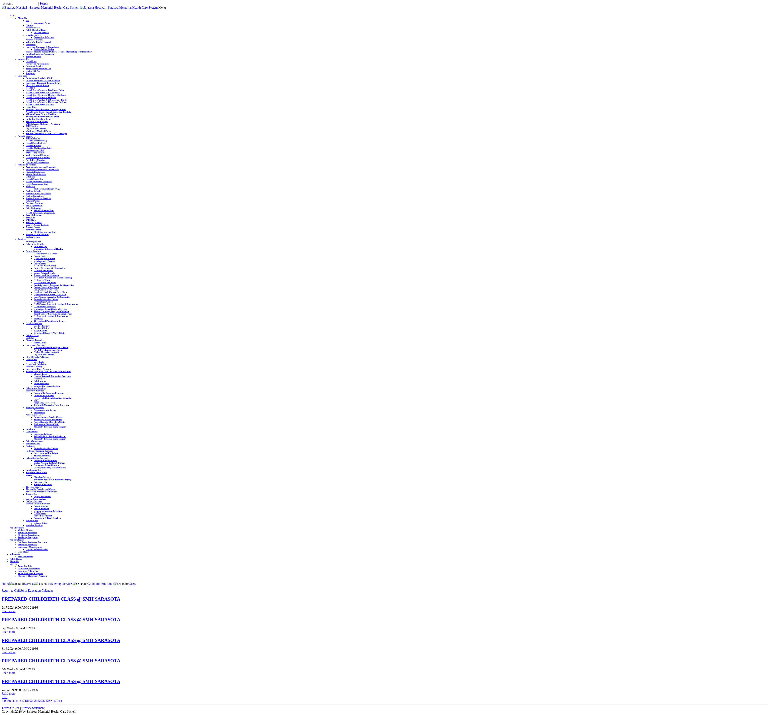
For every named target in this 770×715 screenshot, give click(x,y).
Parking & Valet (34, 191)
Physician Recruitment (29, 535)
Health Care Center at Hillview (41, 97)
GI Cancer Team (42, 280)
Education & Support (44, 434)
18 (26, 700)
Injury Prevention (42, 496)
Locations (22, 76)
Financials (30, 44)
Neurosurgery (40, 482)
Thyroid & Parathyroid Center (41, 489)
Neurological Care (35, 414)
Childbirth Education (44, 395)
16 (19, 700)
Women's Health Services (38, 503)
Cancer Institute (33, 251)
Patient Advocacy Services (38, 193)
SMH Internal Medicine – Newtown (43, 124)
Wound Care (32, 520)
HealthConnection (34, 179)
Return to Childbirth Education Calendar (27, 590)
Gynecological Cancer (44, 258)
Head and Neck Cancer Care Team (50, 292)
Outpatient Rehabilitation (46, 465)
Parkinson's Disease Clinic (46, 424)
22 (39, 700)
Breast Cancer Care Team (46, 287)
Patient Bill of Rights (44, 49)
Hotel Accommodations (37, 184)
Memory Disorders (35, 407)
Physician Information (44, 232)
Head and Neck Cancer (45, 265)
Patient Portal (33, 201)
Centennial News (42, 23)
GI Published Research (45, 306)
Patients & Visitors (27, 164)
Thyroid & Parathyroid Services (41, 491)
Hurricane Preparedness (37, 162)
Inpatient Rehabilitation (45, 460)
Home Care (31, 107)
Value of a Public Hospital (38, 42)
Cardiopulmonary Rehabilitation (50, 467)
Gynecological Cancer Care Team (50, 294)
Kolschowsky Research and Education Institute (48, 112)
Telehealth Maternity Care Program (51, 405)
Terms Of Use (10, 708)
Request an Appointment (37, 64)
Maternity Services (35, 390)
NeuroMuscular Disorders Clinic (49, 422)
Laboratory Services (36, 388)
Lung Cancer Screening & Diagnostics (52, 297)
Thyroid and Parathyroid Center (50, 321)
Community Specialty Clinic (39, 78)
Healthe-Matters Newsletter (39, 148)
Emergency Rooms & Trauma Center (44, 83)
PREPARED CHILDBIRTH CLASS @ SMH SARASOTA (61, 599)
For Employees (17, 540)
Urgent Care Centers (36, 128)
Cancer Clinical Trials (44, 273)
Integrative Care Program (38, 369)
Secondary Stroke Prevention (48, 419)
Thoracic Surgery (34, 487)
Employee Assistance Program (32, 542)
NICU (36, 400)
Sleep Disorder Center (36, 472)
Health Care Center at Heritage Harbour (46, 95)
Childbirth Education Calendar (57, 398)
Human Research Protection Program (52, 376)
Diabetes (30, 338)
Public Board (16, 559)
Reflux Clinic (40, 342)
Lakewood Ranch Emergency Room (51, 347)
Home (12, 15)
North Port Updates (35, 160)
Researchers (39, 378)
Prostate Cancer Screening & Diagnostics (54, 285)
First (4, 700)
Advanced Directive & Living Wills (42, 169)
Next (53, 700)
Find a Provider (41, 508)
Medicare (30, 186)
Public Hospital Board (36, 30)
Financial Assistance (35, 172)
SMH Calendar (33, 138)
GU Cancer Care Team (45, 282)
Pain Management (34, 441)
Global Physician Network (46, 352)
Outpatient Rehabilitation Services (50, 309)
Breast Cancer (41, 256)
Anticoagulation (33, 241)
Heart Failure (40, 330)
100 (27, 20)
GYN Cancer (40, 513)
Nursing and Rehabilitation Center (42, 116)
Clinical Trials (40, 374)
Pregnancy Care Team (44, 402)
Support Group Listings (37, 225)
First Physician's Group (37, 357)
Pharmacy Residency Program (32, 576)
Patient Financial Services (38, 198)
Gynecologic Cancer (43, 302)
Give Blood (23, 552)
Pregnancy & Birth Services (47, 518)
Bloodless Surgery (42, 477)
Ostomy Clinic (41, 523)
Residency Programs (27, 537)
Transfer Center (33, 229)
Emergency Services (35, 345)
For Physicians (17, 527)
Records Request (34, 215)
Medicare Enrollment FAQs (47, 189)
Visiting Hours (33, 237)
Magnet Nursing (33, 56)
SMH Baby (31, 220)
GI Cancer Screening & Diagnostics (51, 316)
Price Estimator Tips (44, 210)
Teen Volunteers (25, 556)
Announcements (41, 383)
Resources (38, 318)
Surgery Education (43, 484)
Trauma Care (32, 494)
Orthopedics (31, 431)
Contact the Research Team (47, 386)
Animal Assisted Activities (46, 299)
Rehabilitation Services (37, 458)
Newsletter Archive (35, 150)
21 (35, 700)
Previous (12, 700)
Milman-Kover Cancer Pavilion (41, 114)
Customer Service (34, 66)
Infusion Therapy (34, 366)
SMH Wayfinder (34, 222)
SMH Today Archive (35, 152)
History (29, 25)
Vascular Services (34, 525)
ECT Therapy (40, 246)
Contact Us (23, 59)
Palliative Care (33, 443)
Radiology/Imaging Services (39, 451)
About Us (22, 18)
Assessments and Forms (45, 410)
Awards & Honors (34, 39)
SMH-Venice (32, 126)
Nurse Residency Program (30, 573)
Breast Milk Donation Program (49, 393)
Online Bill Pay (33, 71)
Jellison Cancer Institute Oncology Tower (46, 109)
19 (29, 700)
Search (44, 3)
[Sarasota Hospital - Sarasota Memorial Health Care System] (40, 7)
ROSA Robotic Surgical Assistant (50, 436)
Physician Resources (27, 532)
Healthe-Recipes (33, 145)
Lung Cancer (40, 263)
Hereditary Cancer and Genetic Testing (53, 277)
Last (59, 700)
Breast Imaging (41, 506)
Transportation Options (37, 234)
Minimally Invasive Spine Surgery (50, 427)
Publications (40, 381)
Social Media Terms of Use (38, 68)
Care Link (39, 362)
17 (23, 700)
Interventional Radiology (46, 453)
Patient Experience (35, 196)
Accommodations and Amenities (41, 167)
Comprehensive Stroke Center (48, 417)
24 (45, 700)
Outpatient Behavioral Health (48, 249)
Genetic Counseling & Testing (48, 511)
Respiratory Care (34, 470)
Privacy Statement (33, 708)
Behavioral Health (35, 244)
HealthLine (31, 61)
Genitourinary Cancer (44, 261)
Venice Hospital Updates (37, 155)
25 (48, 700)
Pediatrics (30, 446)
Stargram (30, 73)
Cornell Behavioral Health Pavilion (43, 80)
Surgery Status (33, 227)
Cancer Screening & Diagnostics (49, 268)
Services (21, 239)
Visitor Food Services (36, 174)
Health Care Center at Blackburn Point (45, 90)
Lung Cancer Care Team (46, 289)
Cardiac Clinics (41, 328)
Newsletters (39, 412)
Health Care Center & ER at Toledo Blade (46, 100)
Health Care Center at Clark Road (43, 92)
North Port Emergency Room (48, 350)
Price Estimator (33, 208)
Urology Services (34, 501)
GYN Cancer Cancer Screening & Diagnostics (56, 304)
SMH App (30, 217)
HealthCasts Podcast (36, 143)
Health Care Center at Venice (40, 104)
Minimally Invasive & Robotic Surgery (52, 479)
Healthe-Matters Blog (36, 140)
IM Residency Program (29, 568)
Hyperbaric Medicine (36, 364)
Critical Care (32, 335)
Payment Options (34, 203)
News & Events (25, 136)
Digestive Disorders (35, 340)
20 (32, 700)
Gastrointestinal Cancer (45, 253)
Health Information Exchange (40, 213)
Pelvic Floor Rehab (43, 515)
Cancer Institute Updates (38, 157)
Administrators (33, 27)
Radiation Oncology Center (39, 119)
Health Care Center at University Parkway (47, 102)
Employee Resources (27, 544)
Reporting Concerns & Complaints (42, 47)
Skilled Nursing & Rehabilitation (49, 463)
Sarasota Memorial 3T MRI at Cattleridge (46, 133)
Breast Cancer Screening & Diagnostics (53, 314)
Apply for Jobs (25, 566)
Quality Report (33, 35)
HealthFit (30, 88)
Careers (13, 564)
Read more (8, 611)
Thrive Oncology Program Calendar (51, 311)
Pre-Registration (34, 205)
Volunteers (15, 554)
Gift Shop (30, 176)
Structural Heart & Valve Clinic (49, 333)
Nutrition (30, 429)
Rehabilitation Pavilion (37, 121)
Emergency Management (30, 547)
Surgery (29, 475)
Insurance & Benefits (28, 571)
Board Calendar (41, 32)
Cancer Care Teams (43, 270)
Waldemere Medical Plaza (38, 131)
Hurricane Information (37, 549)
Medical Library (25, 530)
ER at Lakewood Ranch (37, 85)
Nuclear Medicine (42, 455)
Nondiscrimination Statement (40, 54)
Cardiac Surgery (42, 326)
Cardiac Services (34, 323)
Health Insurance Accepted (39, 181)
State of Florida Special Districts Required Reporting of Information (59, 51)
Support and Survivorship (46, 275)
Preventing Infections (44, 37)
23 (42, 700)
